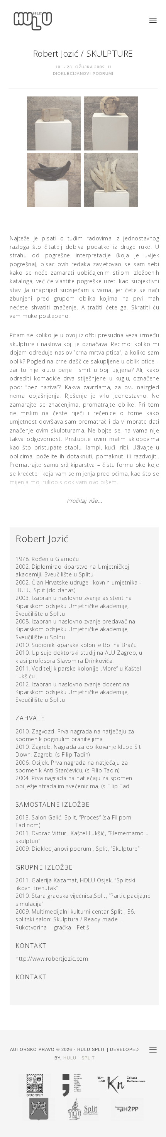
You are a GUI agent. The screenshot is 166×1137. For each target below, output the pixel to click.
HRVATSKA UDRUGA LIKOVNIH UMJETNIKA (38, 21)
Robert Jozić (55, 53)
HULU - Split (79, 1058)
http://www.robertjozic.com (51, 958)
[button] (153, 20)
